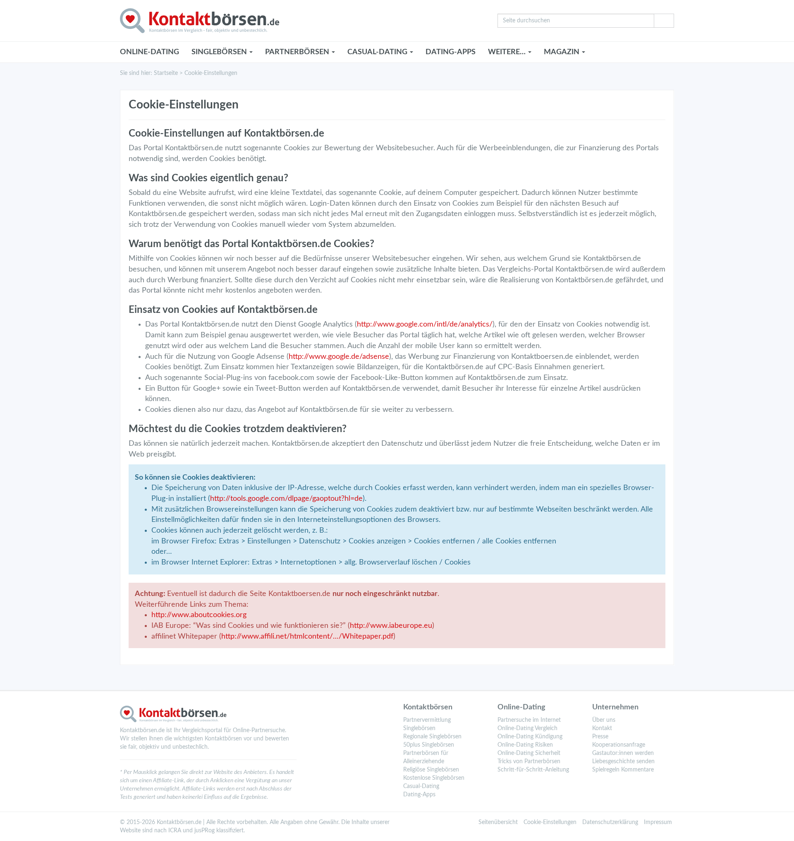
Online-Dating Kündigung (529, 737)
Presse (600, 737)
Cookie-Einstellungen (550, 822)
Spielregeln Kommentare (623, 770)
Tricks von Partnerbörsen (528, 761)
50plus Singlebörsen (428, 745)
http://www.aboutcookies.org (198, 615)
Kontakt (602, 728)
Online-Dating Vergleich (527, 728)
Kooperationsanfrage (618, 745)
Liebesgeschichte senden (623, 761)
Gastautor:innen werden (623, 753)
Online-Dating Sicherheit (528, 753)
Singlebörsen (419, 728)
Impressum (658, 822)
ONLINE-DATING (149, 52)
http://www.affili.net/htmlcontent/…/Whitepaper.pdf (307, 636)
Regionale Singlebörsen (432, 737)
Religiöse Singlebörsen (431, 770)
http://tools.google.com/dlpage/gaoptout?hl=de (286, 498)
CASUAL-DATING (378, 52)
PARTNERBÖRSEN (298, 52)
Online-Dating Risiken (525, 745)
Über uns (603, 720)
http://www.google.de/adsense (339, 356)
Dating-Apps (451, 52)
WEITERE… (507, 52)
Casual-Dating (421, 786)
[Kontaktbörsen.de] (302, 20)
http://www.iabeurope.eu (391, 626)
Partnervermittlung (427, 720)
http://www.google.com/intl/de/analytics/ (425, 324)
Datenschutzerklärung (610, 822)
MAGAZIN (562, 52)
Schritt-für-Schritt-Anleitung (533, 770)
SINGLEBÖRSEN (220, 52)
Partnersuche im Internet (529, 720)
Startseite (166, 73)
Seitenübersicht (498, 822)
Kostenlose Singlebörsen (433, 778)
